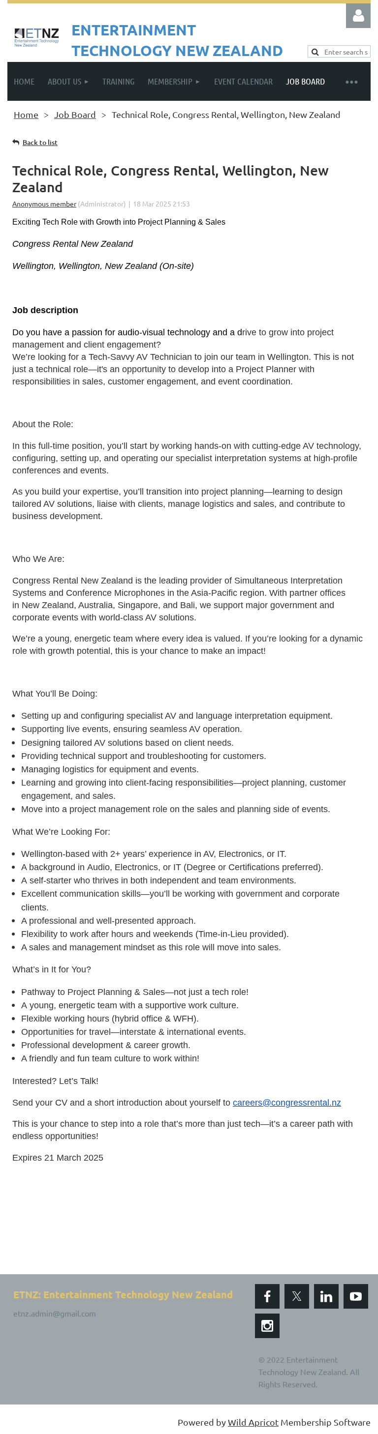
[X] (296, 1296)
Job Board (75, 114)
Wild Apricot (253, 1422)
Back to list (40, 142)
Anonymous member (44, 203)
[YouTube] (356, 1296)
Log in (358, 15)
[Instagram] (267, 1326)
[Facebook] (267, 1296)
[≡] (351, 81)
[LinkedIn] (326, 1296)
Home (26, 114)
